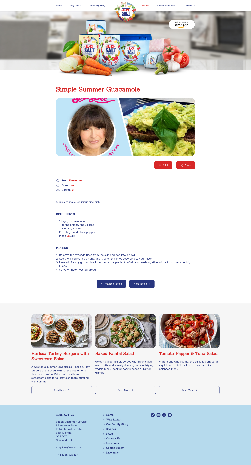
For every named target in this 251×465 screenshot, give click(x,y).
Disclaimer (113, 452)
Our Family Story (97, 5)
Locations (112, 443)
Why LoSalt (75, 5)
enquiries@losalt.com (69, 447)
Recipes (145, 5)
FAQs (109, 433)
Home (59, 5)
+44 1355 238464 (67, 454)
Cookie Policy (115, 447)
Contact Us (190, 5)
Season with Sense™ (166, 5)
